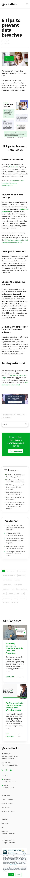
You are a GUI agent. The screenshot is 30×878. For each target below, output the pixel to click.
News (4, 593)
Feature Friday (7, 584)
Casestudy (5, 589)
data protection (7, 580)
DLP (23, 593)
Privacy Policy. (13, 864)
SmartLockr (21, 575)
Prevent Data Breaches (9, 415)
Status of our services (8, 811)
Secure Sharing (7, 417)
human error (13, 167)
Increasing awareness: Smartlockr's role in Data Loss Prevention (14, 648)
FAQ (3, 827)
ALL (3, 571)
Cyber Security (22, 571)
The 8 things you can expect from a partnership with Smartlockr (15, 487)
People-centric (7, 598)
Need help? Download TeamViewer (8, 832)
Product (17, 580)
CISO (17, 593)
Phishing (11, 593)
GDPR (13, 589)
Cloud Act (22, 598)
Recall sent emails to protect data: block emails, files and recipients (15, 541)
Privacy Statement (7, 803)
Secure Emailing (21, 415)
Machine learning (22, 589)
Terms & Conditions (7, 799)
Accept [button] (11, 874)
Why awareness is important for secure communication (13, 183)
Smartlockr (6, 41)
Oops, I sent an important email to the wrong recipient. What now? (15, 527)
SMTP (15, 598)
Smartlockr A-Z (6, 807)
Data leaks (6, 602)
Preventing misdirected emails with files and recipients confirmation (15, 554)
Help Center (5, 823)
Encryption (15, 602)
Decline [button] (18, 874)
